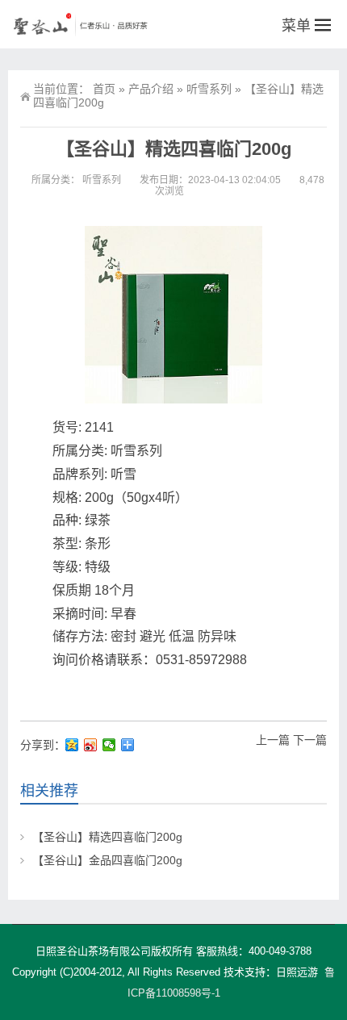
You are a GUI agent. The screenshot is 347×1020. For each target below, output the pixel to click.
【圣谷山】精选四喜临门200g (107, 836)
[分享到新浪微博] (91, 744)
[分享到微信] (109, 744)
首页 (104, 88)
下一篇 (310, 740)
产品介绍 (151, 88)
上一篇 (273, 740)
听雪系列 (209, 88)
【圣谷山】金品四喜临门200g (107, 860)
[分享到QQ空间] (72, 744)
